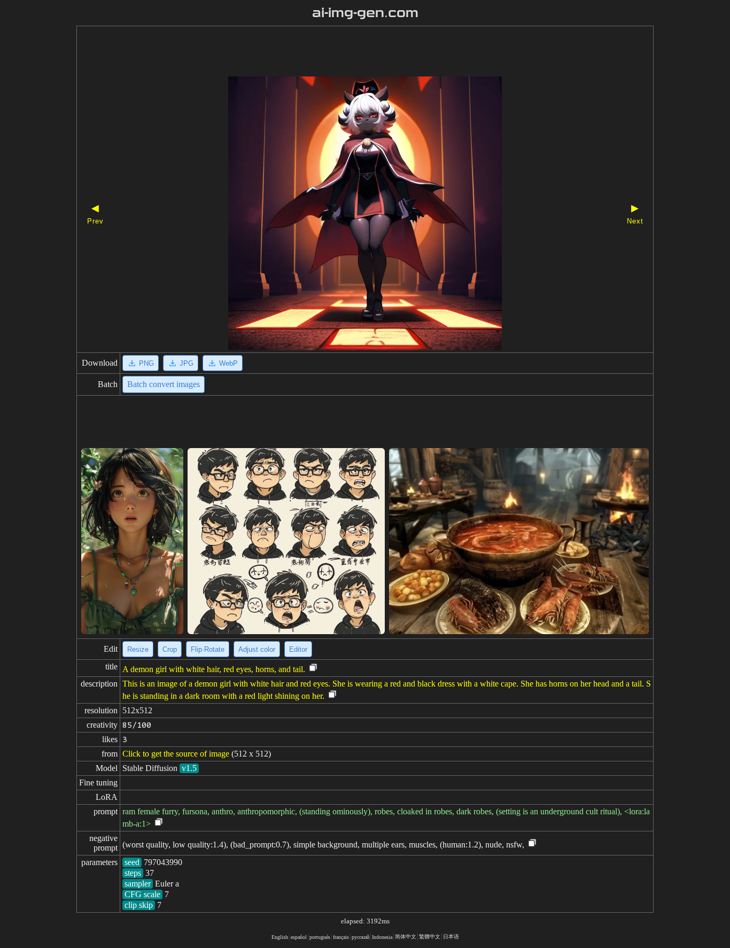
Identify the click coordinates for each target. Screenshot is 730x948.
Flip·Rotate (207, 649)
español (299, 937)
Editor (298, 649)
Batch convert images (163, 384)
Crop (169, 649)
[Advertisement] (346, 52)
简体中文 (405, 936)
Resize (138, 649)
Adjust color (256, 649)
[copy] (313, 668)
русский (360, 937)
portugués (319, 937)
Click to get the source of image (175, 753)
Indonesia (382, 937)
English (279, 937)
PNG (146, 363)
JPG (186, 363)
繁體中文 (429, 936)
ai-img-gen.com (365, 13)
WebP (228, 363)
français (341, 937)
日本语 (451, 936)
